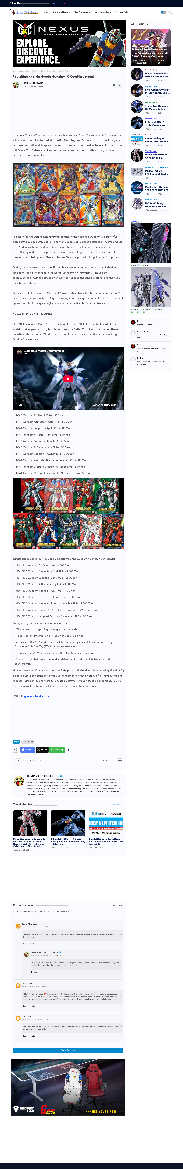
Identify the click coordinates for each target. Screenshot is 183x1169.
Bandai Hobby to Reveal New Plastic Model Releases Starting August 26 (106, 841)
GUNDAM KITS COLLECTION (43, 776)
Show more (114, 805)
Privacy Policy (122, 12)
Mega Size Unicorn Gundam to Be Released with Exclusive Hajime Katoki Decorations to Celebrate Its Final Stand (29, 843)
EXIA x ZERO (28, 984)
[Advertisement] (68, 113)
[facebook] (54, 3)
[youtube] (59, 3)
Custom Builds (102, 12)
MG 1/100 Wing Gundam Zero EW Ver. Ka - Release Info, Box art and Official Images (155, 205)
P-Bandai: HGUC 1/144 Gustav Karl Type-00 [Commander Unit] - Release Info (68, 841)
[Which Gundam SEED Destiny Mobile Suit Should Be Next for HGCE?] (137, 74)
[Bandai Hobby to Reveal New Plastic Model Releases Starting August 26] (137, 139)
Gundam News (60, 12)
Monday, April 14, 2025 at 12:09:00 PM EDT (36, 1019)
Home (46, 12)
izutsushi (26, 1016)
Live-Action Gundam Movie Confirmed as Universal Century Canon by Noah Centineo (157, 92)
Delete (32, 944)
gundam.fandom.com (37, 696)
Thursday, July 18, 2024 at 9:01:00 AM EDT (36, 986)
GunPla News (81, 12)
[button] (163, 12)
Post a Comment (68, 1050)
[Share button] (68, 750)
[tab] (46, 12)
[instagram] (65, 3)
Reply (25, 944)
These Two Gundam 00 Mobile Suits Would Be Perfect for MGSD (157, 108)
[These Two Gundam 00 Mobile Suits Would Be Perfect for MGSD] (137, 106)
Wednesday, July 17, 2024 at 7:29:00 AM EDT (37, 927)
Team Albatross (29, 924)
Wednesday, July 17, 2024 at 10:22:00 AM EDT (46, 955)
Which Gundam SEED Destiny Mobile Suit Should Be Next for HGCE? (157, 75)
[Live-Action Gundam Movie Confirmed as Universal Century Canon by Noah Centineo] (137, 90)
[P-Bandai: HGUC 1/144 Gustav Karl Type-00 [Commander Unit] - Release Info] (137, 122)
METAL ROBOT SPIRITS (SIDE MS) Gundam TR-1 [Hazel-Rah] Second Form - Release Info (157, 173)
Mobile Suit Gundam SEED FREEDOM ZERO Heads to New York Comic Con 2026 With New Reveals (157, 189)
